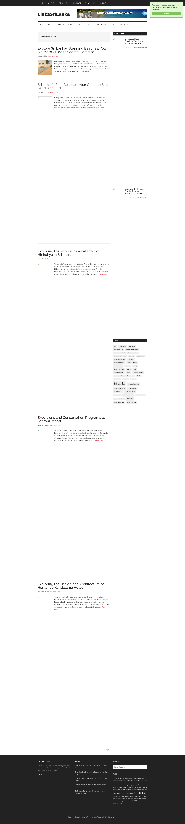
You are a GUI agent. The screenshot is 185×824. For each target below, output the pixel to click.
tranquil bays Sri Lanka (119, 402)
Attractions (122, 346)
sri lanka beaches (133, 384)
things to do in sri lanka (119, 399)
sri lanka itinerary (118, 391)
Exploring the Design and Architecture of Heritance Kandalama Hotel (71, 585)
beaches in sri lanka (118, 349)
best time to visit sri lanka (120, 356)
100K (115, 346)
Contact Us (41, 774)
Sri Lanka (119, 383)
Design (135, 362)
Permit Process (130, 376)
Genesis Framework (98, 817)
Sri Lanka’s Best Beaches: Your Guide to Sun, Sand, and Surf (73, 86)
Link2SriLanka (54, 14)
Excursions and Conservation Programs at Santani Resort (71, 419)
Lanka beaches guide (138, 372)
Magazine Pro (85, 817)
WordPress (108, 817)
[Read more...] (85, 71)
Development (118, 366)
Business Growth (141, 356)
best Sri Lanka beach (133, 353)
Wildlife (134, 402)
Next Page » (106, 750)
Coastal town (131, 359)
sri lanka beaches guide (119, 388)
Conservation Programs (119, 362)
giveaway (135, 366)
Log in (115, 817)
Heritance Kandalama (119, 369)
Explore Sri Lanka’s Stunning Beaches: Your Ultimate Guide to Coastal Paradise (72, 50)
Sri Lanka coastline (132, 388)
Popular (139, 376)
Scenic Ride (125, 379)
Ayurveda (132, 346)
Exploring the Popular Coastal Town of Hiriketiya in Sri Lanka (68, 253)
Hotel (135, 369)
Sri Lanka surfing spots (130, 391)
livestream (116, 376)
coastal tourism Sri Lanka (119, 359)
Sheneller (133, 379)
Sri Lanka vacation (140, 395)
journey (128, 372)
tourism (130, 399)
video (128, 402)
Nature (123, 376)
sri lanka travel (128, 395)
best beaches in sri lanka (120, 353)
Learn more (156, 10)
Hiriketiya (129, 369)
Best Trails (131, 356)
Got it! (166, 14)
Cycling (129, 362)
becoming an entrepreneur (132, 349)
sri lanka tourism (118, 395)
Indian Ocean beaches (119, 372)
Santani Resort (117, 379)
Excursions (127, 366)
